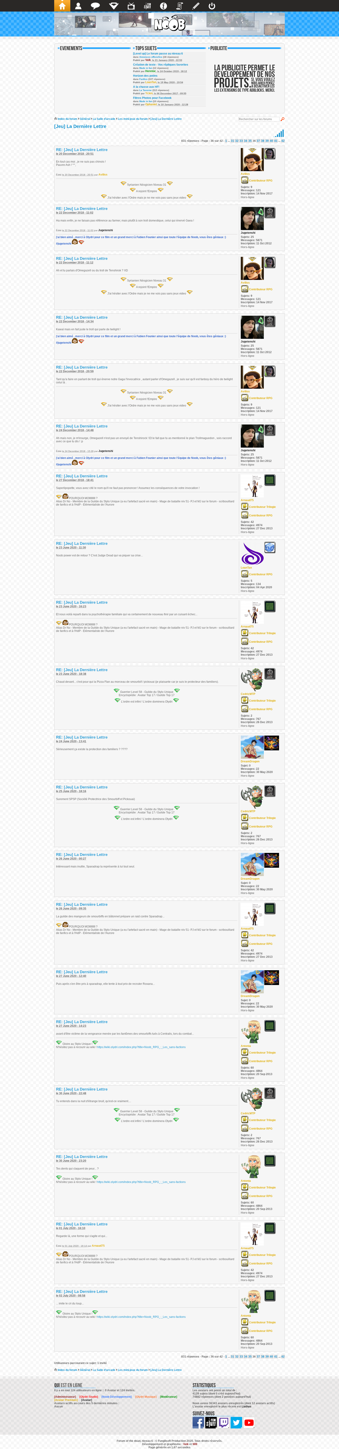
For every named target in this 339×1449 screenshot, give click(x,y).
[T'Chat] (95, 6)
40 (271, 140)
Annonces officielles (150, 57)
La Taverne (145, 90)
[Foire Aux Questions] (163, 6)
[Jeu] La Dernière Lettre (166, 119)
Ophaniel (151, 104)
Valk (148, 60)
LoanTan (150, 82)
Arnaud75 (247, 500)
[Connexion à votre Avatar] (212, 6)
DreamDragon (250, 761)
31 (232, 140)
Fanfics (143, 79)
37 (258, 140)
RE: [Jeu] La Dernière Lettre (81, 150)
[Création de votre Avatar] (196, 6)
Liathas (246, 1406)
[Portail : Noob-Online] (113, 6)
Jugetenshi (105, 230)
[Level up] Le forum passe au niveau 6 (158, 53)
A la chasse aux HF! (146, 86)
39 (267, 140)
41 (275, 140)
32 (236, 140)
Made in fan (145, 68)
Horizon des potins (145, 75)
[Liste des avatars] (78, 6)
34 (245, 140)
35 (250, 140)
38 (262, 140)
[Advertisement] (244, 81)
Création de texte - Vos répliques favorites (160, 64)
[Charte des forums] (180, 6)
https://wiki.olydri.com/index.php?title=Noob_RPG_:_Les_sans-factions (141, 1047)
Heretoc (150, 71)
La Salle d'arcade (104, 119)
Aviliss (102, 174)
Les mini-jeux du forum (133, 119)
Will (195, 1444)
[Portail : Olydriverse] (131, 6)
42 (283, 140)
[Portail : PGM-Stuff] (147, 6)
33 (241, 140)
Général (85, 119)
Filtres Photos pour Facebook (152, 98)
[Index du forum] (62, 6)
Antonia (246, 1046)
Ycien (149, 93)
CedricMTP (248, 694)
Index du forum (67, 119)
